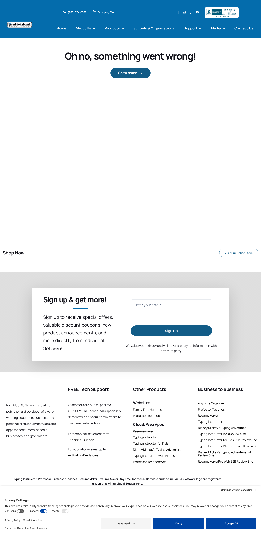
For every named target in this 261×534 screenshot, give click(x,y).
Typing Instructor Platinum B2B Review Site (228, 446)
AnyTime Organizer (211, 403)
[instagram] (184, 12)
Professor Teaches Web (149, 462)
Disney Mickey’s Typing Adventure (157, 449)
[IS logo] (22, 387)
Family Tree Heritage (147, 409)
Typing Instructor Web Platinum (155, 456)
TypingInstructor (145, 437)
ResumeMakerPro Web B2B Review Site (225, 461)
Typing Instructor (210, 422)
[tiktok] (190, 12)
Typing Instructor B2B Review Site (222, 434)
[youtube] (197, 12)
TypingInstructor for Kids (150, 443)
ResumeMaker (143, 431)
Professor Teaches (146, 416)
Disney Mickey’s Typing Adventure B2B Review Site (225, 453)
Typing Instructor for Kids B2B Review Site (227, 440)
